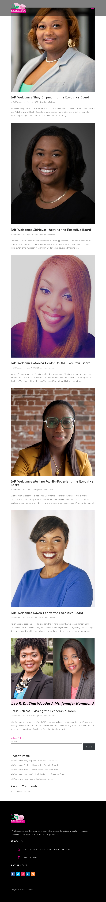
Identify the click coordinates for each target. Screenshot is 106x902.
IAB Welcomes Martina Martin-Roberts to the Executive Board (52, 483)
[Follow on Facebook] (13, 874)
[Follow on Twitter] (18, 874)
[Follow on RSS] (33, 874)
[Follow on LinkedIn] (28, 874)
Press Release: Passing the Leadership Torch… (44, 711)
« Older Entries (17, 738)
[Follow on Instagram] (23, 874)
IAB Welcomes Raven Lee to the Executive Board (47, 613)
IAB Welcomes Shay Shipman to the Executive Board (50, 97)
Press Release (49, 102)
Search (14, 741)
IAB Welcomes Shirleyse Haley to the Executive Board (51, 230)
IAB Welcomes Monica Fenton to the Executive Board (50, 363)
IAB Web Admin (19, 102)
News (41, 102)
